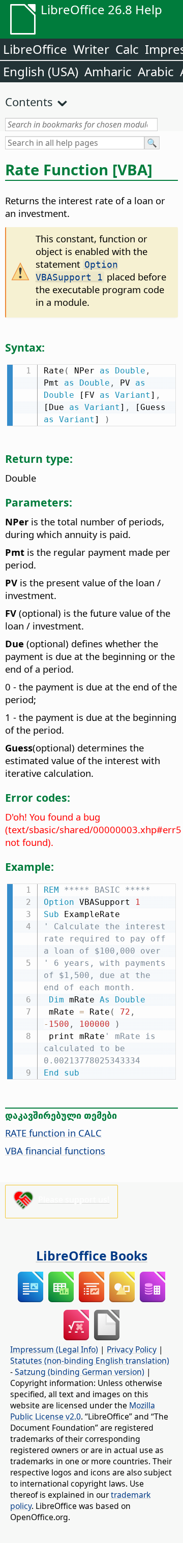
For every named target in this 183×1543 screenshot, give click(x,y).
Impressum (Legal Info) (54, 1349)
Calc (127, 49)
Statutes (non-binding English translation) (89, 1360)
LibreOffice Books (91, 1255)
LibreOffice (35, 49)
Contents (29, 101)
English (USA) (40, 71)
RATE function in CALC (53, 1132)
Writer (91, 49)
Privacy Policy (132, 1349)
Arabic (156, 71)
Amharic (108, 71)
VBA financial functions (55, 1150)
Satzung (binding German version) (79, 1371)
